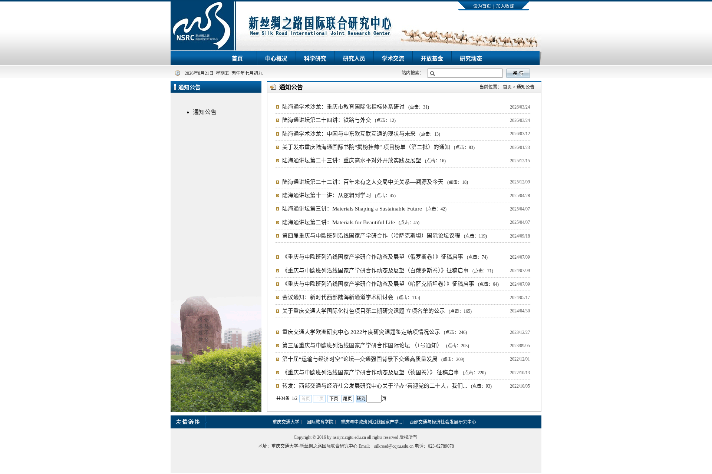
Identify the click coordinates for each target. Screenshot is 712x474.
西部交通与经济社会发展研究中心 (442, 422)
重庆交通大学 (286, 422)
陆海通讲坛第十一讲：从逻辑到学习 (339, 195)
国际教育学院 (320, 422)
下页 (333, 398)
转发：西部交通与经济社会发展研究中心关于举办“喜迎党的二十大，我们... (387, 386)
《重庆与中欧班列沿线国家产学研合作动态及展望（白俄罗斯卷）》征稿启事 (387, 271)
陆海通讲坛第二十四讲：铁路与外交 (339, 120)
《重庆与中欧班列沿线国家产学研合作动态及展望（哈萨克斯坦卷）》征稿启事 (390, 284)
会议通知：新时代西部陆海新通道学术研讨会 (351, 297)
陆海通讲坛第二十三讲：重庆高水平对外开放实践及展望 (364, 160)
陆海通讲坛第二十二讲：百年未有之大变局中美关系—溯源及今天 (375, 182)
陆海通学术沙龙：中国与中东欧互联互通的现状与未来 (361, 134)
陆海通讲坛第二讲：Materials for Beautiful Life (350, 222)
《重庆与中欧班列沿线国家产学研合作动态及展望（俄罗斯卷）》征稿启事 (385, 257)
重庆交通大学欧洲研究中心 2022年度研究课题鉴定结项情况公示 (374, 332)
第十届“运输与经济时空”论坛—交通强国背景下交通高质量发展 (373, 359)
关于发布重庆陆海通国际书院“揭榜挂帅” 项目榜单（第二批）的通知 (378, 147)
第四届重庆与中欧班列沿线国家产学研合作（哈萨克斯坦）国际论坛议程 (384, 236)
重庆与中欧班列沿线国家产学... (371, 422)
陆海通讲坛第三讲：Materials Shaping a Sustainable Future (364, 209)
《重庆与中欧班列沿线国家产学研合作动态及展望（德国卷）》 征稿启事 (384, 372)
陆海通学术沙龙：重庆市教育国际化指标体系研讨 (355, 107)
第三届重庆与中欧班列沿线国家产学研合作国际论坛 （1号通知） (375, 345)
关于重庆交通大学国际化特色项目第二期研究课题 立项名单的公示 (377, 311)
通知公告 (205, 112)
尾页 (347, 398)
